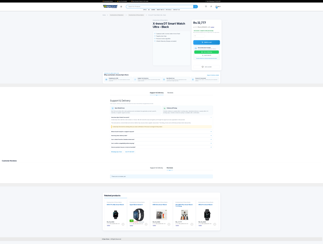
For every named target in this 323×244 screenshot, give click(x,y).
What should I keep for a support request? (122, 131)
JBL (149, 9)
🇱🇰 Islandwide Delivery (108, 1)
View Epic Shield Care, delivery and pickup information (206, 58)
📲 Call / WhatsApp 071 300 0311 (212, 1)
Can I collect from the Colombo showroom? (122, 139)
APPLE (145, 9)
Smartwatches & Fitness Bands (136, 15)
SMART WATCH (160, 9)
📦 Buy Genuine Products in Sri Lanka (139, 1)
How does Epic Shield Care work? (120, 117)
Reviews (170, 93)
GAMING (153, 9)
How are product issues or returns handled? (123, 147)
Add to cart (208, 42)
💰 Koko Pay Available (122, 1)
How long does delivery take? (119, 135)
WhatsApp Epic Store (116, 151)
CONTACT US (176, 9)
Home (104, 15)
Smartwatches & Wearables (116, 15)
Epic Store (106, 239)
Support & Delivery (157, 93)
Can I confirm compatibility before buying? (122, 143)
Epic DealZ (169, 9)
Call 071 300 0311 (129, 151)
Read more (123, 224)
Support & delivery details (213, 75)
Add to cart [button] (146, 224)
